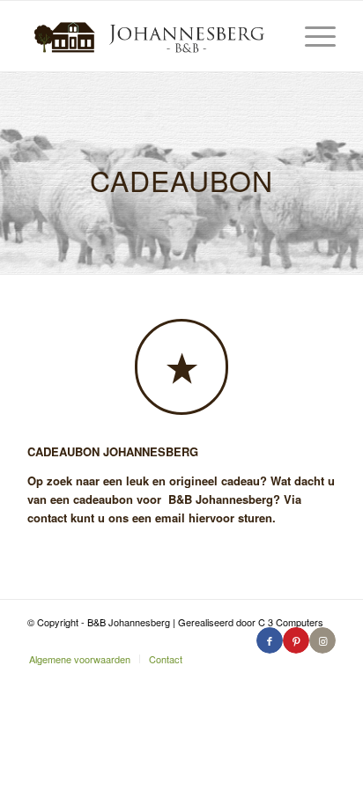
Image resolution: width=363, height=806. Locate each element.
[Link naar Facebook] (269, 640)
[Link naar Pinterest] (296, 640)
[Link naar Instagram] (322, 640)
